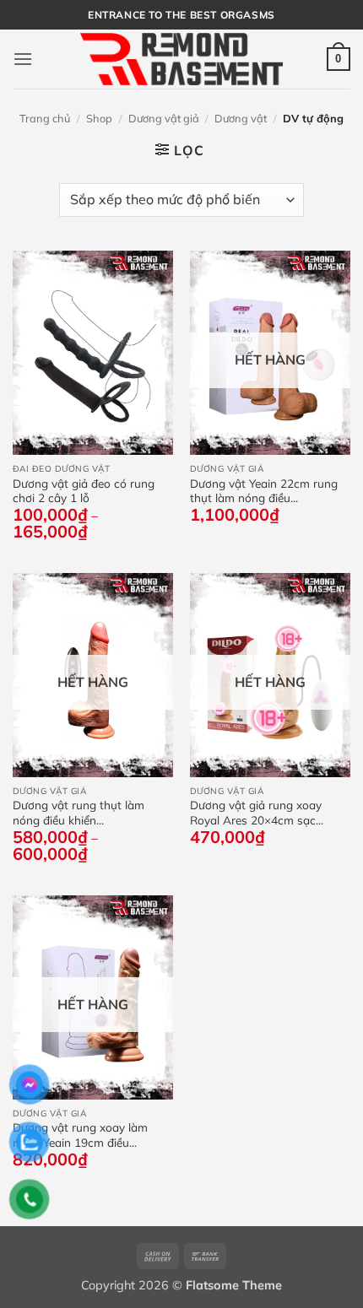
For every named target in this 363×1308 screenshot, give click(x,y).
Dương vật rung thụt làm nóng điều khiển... (78, 812)
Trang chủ (44, 118)
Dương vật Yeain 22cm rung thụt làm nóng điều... (264, 490)
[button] (23, 58)
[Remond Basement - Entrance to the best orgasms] (181, 58)
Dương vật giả (163, 118)
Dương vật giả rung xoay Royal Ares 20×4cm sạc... (256, 812)
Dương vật (240, 118)
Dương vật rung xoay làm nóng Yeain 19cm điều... (80, 1134)
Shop (99, 118)
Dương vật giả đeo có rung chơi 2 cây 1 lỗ (83, 490)
